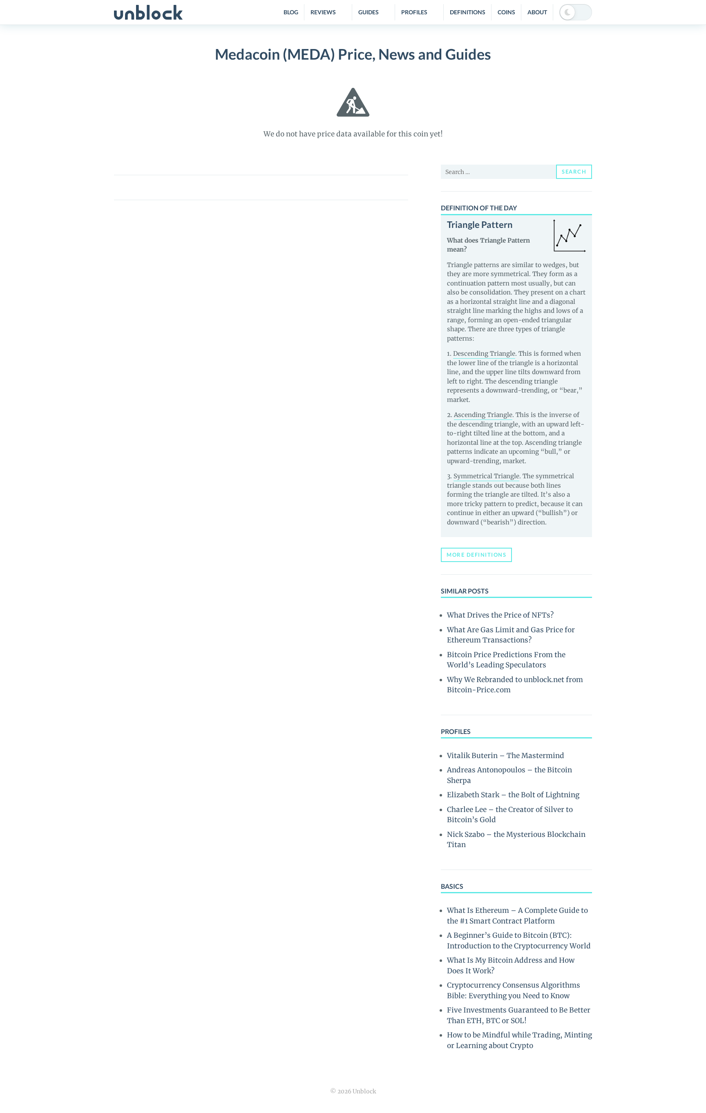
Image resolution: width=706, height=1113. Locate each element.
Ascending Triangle (483, 415)
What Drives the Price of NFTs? (500, 615)
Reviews (323, 12)
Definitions (467, 12)
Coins (506, 12)
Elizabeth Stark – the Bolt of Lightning (513, 794)
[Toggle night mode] (575, 12)
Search (574, 171)
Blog (291, 12)
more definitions (476, 554)
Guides (368, 12)
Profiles (414, 12)
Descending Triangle (484, 353)
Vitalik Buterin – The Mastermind (505, 755)
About (537, 12)
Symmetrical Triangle (486, 476)
